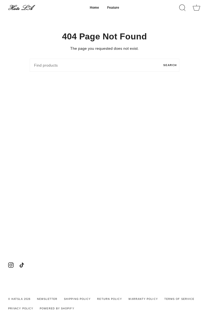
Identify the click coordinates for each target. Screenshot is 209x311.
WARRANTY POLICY (143, 299)
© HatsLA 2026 (19, 299)
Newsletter (47, 299)
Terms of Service (179, 299)
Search (170, 65)
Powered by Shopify (57, 308)
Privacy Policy (20, 308)
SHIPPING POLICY (77, 299)
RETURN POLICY (109, 299)
